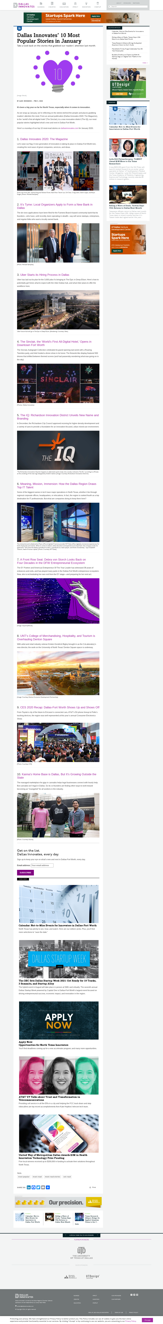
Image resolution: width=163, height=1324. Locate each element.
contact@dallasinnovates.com (25, 1306)
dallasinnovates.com (69, 128)
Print (94, 1187)
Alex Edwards (25, 101)
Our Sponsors (116, 1295)
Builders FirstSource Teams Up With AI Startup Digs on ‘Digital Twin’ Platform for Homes (126, 57)
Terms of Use (119, 1312)
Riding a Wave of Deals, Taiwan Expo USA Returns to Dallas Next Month (126, 38)
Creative (52, 7)
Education (64, 7)
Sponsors (127, 3)
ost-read (67, 1177)
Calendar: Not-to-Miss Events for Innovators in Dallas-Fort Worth (58, 926)
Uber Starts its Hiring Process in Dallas (44, 274)
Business (41, 7)
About (118, 3)
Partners (136, 3)
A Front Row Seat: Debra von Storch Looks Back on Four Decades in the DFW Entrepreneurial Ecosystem (51, 561)
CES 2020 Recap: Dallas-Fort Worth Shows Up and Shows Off (59, 707)
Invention (86, 7)
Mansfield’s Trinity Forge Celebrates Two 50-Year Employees (127, 50)
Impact (75, 7)
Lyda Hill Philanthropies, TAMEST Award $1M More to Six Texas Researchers (125, 161)
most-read (37, 1177)
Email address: (24, 865)
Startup (98, 7)
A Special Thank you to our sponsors (81, 1235)
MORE (144, 63)
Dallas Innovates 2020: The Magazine (44, 139)
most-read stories (52, 1177)
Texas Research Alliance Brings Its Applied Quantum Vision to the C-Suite (87, 1220)
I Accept (147, 1320)
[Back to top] (153, 1308)
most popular (23, 1177)
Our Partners (116, 1299)
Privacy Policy (133, 1312)
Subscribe (25, 873)
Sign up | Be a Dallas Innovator (98, 1312)
